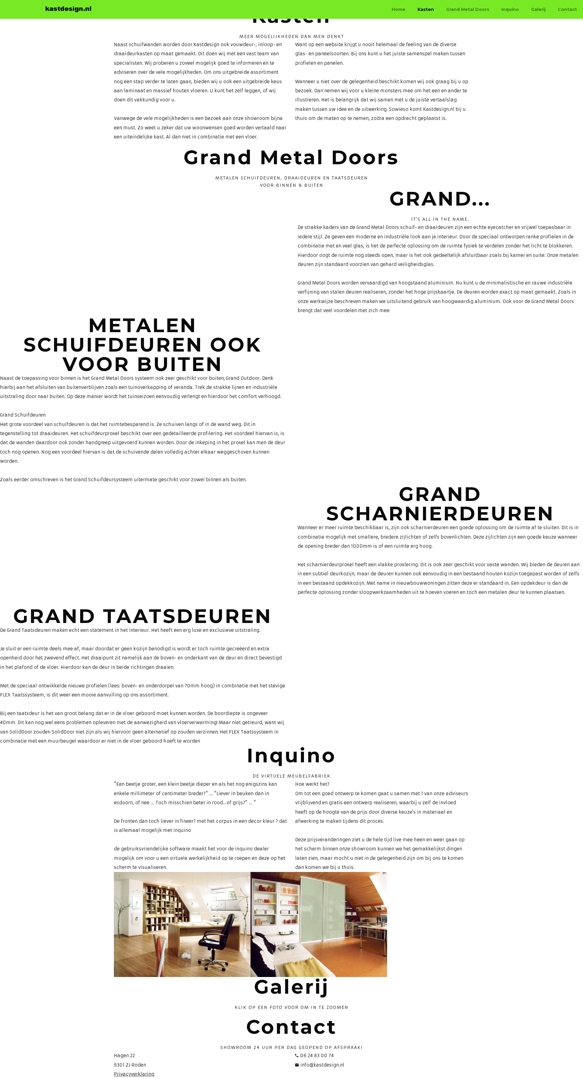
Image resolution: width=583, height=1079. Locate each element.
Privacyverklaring (134, 1074)
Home (398, 9)
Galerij (538, 9)
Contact (567, 9)
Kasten (426, 9)
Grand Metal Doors (467, 9)
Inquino (510, 9)
